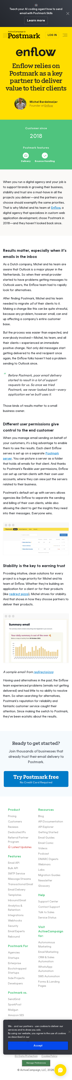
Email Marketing (48, 952)
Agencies (14, 952)
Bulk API (13, 868)
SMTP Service (16, 873)
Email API (13, 863)
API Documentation (50, 821)
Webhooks (15, 920)
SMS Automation (49, 976)
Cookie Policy (49, 1056)
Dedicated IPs (17, 832)
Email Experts (16, 931)
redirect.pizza (43, 672)
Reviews (13, 827)
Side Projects (16, 978)
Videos (42, 848)
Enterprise (14, 963)
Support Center (48, 901)
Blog (41, 816)
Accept (38, 1045)
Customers (15, 821)
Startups (13, 958)
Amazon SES (16, 1015)
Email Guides (46, 837)
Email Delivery (16, 889)
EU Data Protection (26, 1056)
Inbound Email (17, 900)
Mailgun (13, 1010)
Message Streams (19, 879)
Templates (14, 895)
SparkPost (14, 1004)
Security (13, 926)
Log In (52, 35)
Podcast (43, 853)
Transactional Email (20, 884)
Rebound (14, 936)
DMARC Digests (48, 859)
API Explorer (46, 827)
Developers (15, 983)
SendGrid (14, 999)
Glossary (44, 886)
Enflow (48, 105)
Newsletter (45, 880)
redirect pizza (18, 594)
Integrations (16, 915)
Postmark (21, 35)
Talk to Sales (46, 912)
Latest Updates (22, 847)
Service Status (47, 917)
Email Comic (45, 843)
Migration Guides (49, 875)
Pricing (12, 816)
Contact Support (49, 907)
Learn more (36, 20)
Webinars (44, 864)
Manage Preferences (36, 1063)
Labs (41, 869)
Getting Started (48, 832)
